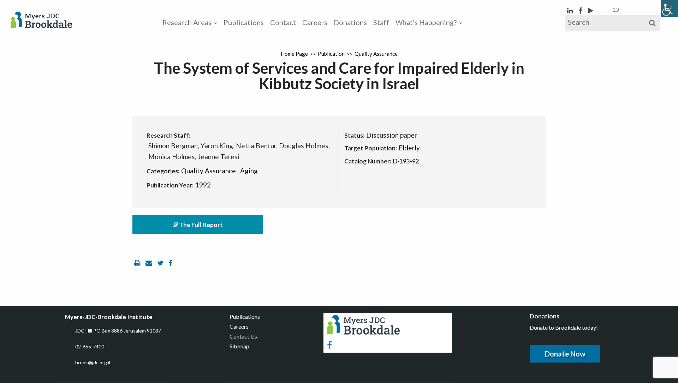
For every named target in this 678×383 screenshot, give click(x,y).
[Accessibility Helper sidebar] (669, 8)
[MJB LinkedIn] (570, 10)
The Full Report (197, 224)
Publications (244, 22)
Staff (381, 22)
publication (331, 53)
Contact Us (243, 336)
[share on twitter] (161, 263)
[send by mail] (149, 263)
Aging (249, 171)
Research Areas (187, 22)
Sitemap (239, 346)
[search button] (652, 23)
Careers (314, 22)
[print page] (138, 263)
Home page (294, 53)
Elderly (409, 148)
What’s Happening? (426, 22)
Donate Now (565, 353)
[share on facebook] (170, 263)
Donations (350, 22)
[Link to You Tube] (590, 10)
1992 (203, 185)
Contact (283, 22)
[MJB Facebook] (581, 10)
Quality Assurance (376, 53)
